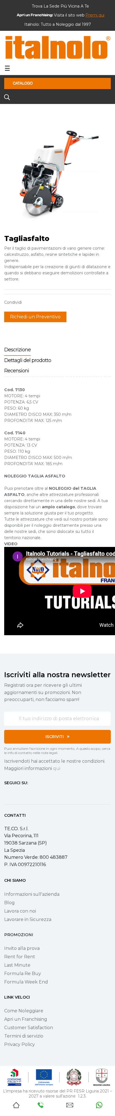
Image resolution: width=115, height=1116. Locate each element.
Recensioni (16, 371)
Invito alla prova (22, 948)
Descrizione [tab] (17, 350)
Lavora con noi (20, 911)
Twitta (37, 302)
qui (56, 768)
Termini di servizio (23, 1036)
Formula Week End (26, 982)
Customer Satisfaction (28, 1027)
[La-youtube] (26, 793)
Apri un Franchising (25, 1019)
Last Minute (17, 965)
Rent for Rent (19, 956)
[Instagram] (16, 793)
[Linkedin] (36, 793)
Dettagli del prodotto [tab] (27, 360)
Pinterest (46, 302)
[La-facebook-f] (6, 793)
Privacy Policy (19, 1044)
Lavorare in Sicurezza (27, 919)
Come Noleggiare (23, 1010)
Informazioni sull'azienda (31, 894)
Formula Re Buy (22, 973)
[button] (94, 15)
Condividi (28, 302)
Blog (9, 902)
